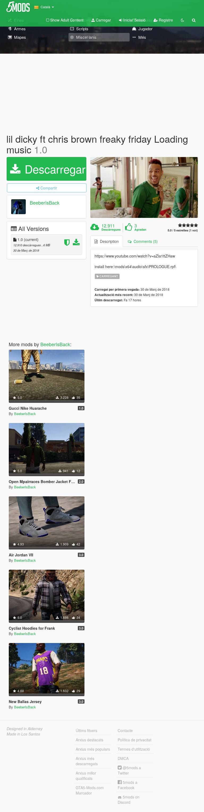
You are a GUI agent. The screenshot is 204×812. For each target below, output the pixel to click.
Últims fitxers (86, 730)
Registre (165, 20)
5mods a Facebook (127, 785)
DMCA (123, 758)
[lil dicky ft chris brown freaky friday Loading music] (144, 187)
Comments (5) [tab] (144, 241)
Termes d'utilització (134, 749)
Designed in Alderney (24, 728)
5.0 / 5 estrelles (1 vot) (183, 230)
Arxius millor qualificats (86, 775)
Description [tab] (108, 241)
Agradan (140, 229)
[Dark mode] (182, 20)
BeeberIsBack (45, 202)
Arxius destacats (89, 739)
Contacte (125, 730)
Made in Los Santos (23, 734)
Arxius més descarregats (87, 761)
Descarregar (54, 169)
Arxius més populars (93, 749)
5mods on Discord (128, 799)
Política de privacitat (134, 739)
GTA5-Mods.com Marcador (90, 790)
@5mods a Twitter (129, 770)
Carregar (103, 20)
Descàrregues (111, 229)
